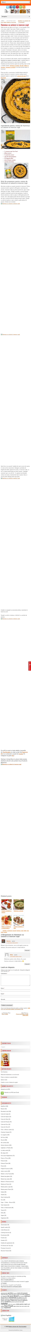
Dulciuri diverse (5, 1145)
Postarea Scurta (5, 1248)
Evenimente (4, 1235)
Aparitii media (4, 1227)
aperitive (5, 930)
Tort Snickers (4, 1072)
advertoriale (4, 1293)
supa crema (16, 1306)
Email (2, 993)
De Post (3, 1137)
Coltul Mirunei (4, 1230)
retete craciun (4, 1171)
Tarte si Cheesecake (6, 1207)
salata (2, 1306)
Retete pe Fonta (5, 1184)
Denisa (9, 941)
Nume (2, 988)
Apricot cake (4, 1079)
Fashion (3, 1237)
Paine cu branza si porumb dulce (9, 1077)
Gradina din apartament (6, 1243)
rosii (28, 1304)
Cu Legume (25, 20)
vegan (2, 1307)
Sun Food (3, 77)
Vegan (2, 1215)
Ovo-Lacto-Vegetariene (6, 1155)
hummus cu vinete (14, 65)
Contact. (4, 1283)
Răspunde (27, 950)
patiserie (20, 1300)
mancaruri (17, 1299)
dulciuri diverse (4, 1297)
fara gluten (19, 1297)
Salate (2, 1192)
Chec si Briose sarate (6, 1129)
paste (16, 1300)
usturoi (5, 932)
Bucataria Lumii (5, 1111)
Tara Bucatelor (7, 752)
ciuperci (27, 1294)
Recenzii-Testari (5, 1250)
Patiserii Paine (4, 1163)
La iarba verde (4, 1150)
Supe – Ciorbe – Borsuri (7, 1202)
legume (12, 1299)
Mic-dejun (3, 1153)
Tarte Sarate (4, 1205)
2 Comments (21, 22)
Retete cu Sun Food (11, 22)
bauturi (15, 1293)
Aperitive (20, 20)
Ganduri (3, 1240)
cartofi (17, 1294)
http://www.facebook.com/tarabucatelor (11, 1286)
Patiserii (3, 1160)
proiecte (13, 1301)
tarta (20, 1306)
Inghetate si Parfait (5, 1147)
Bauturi (2, 1108)
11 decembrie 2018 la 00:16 (12, 942)
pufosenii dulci (18, 1301)
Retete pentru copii (5, 1186)
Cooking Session (5, 1232)
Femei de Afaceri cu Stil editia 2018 (22, 1015)
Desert (2, 1140)
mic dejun (8, 1300)
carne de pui (12, 1294)
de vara (21, 65)
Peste (2, 1166)
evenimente (12, 1297)
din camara (21, 1296)
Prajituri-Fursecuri (5, 1168)
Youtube (21, 754)
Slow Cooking (4, 1197)
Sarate (2, 1194)
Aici (13, 755)
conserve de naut (21, 76)
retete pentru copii (21, 1304)
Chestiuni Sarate (5, 1132)
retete (4, 22)
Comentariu (4, 973)
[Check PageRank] (6, 1315)
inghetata (7, 1299)
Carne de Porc (4, 1124)
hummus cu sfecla (10, 67)
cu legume (9, 930)
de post (14, 930)
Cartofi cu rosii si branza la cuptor (9, 1082)
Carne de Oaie (4, 1119)
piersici (2, 1301)
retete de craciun (12, 1304)
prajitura (8, 1302)
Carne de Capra (5, 1114)
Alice (11, 954)
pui (23, 1301)
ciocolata (22, 1294)
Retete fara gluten (5, 1176)
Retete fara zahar (5, 1179)
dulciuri (27, 1296)
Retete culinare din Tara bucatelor (17, 1326)
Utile (2, 1212)
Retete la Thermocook (6, 1181)
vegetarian (7, 1307)
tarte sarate (24, 1306)
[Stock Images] (5, 1065)
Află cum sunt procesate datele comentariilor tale (15, 1008)
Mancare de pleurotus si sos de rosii (10, 1074)
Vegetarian (3, 1218)
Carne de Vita (4, 1127)
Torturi (2, 1210)
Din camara (4, 1142)
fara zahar (24, 1297)
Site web (3, 999)
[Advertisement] (15, 1029)
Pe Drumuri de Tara (6, 1245)
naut (22, 930)
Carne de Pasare (5, 1121)
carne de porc (4, 1294)
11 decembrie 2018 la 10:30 (15, 956)
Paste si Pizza (4, 1158)
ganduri (3, 1299)
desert (16, 1296)
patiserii (25, 1300)
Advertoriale (4, 1224)
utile (28, 1306)
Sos (2, 1199)
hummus (19, 930)
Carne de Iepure (5, 1116)
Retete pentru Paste (6, 1189)
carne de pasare (22, 1293)
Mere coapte (5, 1014)
